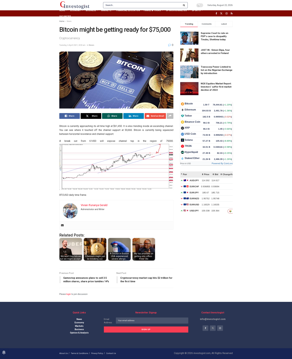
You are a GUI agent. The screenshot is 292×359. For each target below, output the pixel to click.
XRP (187, 127)
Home (61, 21)
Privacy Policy (97, 353)
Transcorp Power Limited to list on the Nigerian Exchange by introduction (216, 70)
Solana (189, 140)
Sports (196, 10)
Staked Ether (192, 158)
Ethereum (190, 109)
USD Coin (190, 134)
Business (91, 10)
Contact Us (111, 353)
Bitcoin (189, 103)
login (68, 294)
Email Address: (108, 321)
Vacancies (65, 16)
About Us (63, 353)
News (62, 10)
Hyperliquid (191, 152)
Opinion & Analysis (176, 10)
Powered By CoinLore (222, 163)
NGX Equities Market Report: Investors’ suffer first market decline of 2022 (216, 86)
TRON (188, 146)
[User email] (62, 225)
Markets (106, 10)
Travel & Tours (152, 10)
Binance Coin (192, 122)
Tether (188, 115)
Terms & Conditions (79, 353)
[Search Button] (184, 5)
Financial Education (128, 10)
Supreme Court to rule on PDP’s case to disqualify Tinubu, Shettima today (214, 36)
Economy (75, 10)
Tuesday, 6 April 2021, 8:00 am (72, 45)
